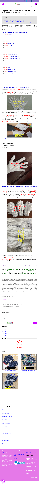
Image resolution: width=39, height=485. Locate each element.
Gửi (34, 322)
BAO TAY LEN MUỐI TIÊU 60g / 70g (28, 370)
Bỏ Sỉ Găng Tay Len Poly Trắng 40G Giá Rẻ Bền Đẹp (12, 302)
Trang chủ (3, 6)
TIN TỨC (8, 6)
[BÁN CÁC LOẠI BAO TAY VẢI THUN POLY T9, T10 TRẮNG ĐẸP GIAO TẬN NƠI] (19, 3)
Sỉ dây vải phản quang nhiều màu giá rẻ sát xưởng (11, 306)
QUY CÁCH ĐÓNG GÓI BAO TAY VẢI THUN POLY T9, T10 (14, 21)
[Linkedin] (10, 296)
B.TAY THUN (4, 331)
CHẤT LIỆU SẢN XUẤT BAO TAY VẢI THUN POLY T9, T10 (14, 20)
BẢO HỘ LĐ (4, 335)
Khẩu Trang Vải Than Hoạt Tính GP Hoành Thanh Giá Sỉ (12, 304)
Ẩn (7, 17)
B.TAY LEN (4, 329)
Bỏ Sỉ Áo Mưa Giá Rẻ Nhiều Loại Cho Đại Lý (10, 301)
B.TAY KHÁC (4, 333)
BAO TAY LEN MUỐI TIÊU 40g (10, 370)
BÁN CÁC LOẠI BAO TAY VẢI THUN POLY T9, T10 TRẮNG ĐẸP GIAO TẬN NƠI (18, 22)
